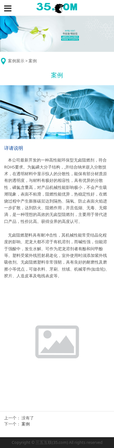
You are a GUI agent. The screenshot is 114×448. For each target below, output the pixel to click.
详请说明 (13, 148)
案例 (26, 424)
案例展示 (16, 61)
